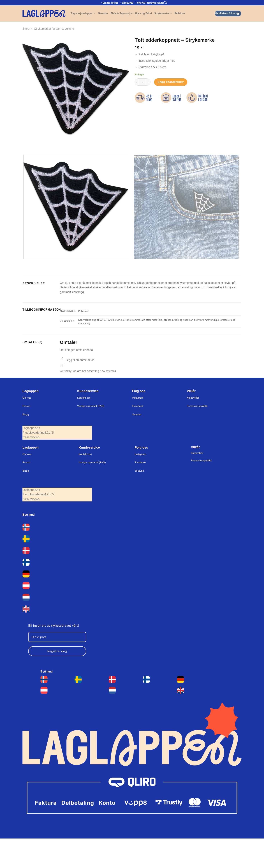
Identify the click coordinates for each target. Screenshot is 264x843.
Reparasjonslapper (81, 13)
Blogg (25, 414)
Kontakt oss (84, 397)
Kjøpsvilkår (193, 397)
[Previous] (25, 145)
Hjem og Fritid (143, 13)
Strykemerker (162, 13)
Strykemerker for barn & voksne (54, 28)
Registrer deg (57, 651)
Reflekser (180, 13)
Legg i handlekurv (171, 81)
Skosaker (103, 13)
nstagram (140, 454)
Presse (26, 406)
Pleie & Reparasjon (122, 13)
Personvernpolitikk (197, 406)
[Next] (35, 145)
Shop (25, 28)
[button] (165, 2)
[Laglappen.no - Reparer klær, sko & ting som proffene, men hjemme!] (44, 13)
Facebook (137, 406)
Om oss (26, 397)
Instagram (137, 397)
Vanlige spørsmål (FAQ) (90, 406)
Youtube (136, 414)
